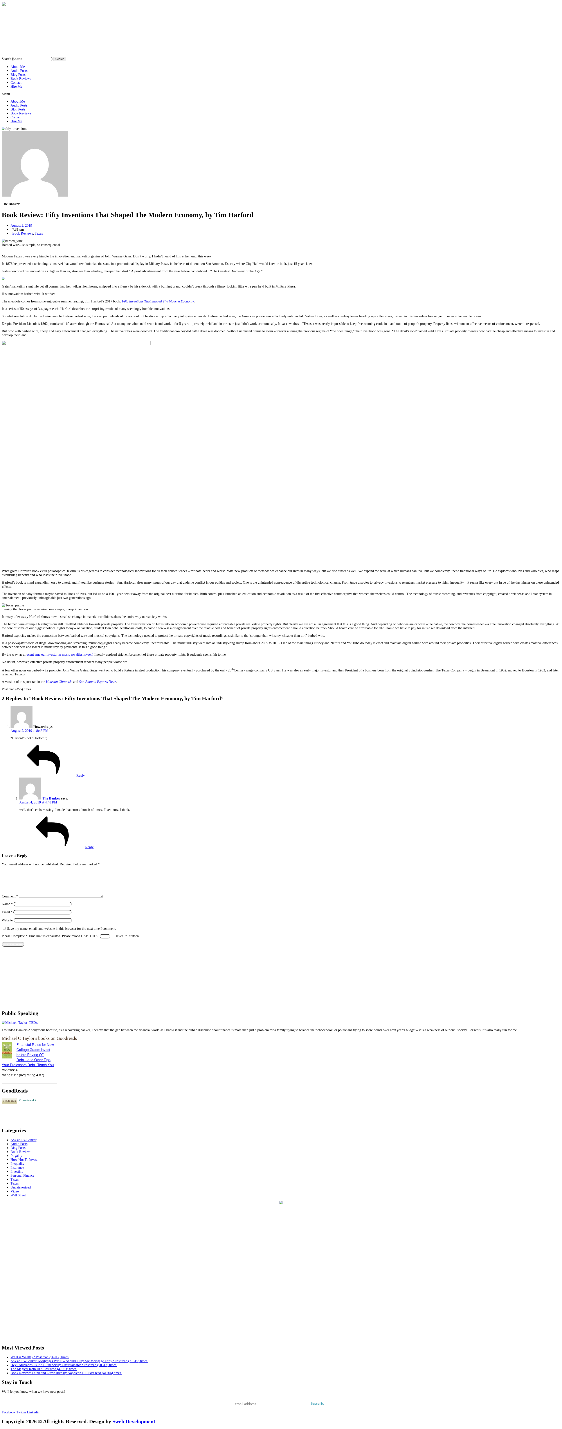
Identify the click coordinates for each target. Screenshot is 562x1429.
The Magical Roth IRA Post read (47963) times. (44, 1369)
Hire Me (16, 86)
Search (6, 59)
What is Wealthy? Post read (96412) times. (40, 1357)
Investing (17, 1171)
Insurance (17, 1167)
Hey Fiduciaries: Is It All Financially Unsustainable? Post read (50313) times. (64, 1365)
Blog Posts (18, 74)
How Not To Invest (24, 1159)
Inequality (17, 1163)
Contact (16, 82)
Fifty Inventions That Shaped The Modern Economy (158, 301)
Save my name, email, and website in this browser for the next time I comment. (61, 928)
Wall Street (18, 1195)
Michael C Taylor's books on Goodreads (39, 1038)
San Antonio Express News (97, 682)
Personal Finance (22, 1175)
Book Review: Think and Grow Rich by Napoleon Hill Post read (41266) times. (66, 1373)
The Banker (51, 798)
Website (7, 920)
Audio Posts (19, 70)
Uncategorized (21, 1187)
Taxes (15, 1179)
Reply (80, 775)
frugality (16, 1156)
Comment (10, 896)
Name (7, 904)
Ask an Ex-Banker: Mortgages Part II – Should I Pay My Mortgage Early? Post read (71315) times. (79, 1361)
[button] (281, 94)
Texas (39, 233)
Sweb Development (133, 1421)
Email (7, 912)
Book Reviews (21, 78)
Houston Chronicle (59, 682)
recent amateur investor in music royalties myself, (59, 654)
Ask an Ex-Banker (23, 1140)
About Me (18, 67)
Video (15, 1191)
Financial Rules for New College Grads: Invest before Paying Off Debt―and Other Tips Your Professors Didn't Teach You (28, 1054)
